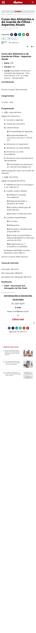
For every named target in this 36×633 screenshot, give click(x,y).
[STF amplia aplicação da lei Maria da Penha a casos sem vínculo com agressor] (27, 365)
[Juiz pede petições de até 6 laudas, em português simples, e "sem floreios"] (27, 376)
